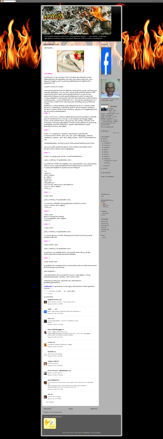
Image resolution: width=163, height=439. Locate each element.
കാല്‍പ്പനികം (104, 229)
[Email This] (68, 291)
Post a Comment (50, 402)
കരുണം (103, 227)
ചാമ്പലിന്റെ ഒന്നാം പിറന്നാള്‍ (110, 160)
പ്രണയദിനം (107, 162)
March (106, 156)
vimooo (49, 318)
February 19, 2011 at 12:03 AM (55, 313)
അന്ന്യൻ (50, 351)
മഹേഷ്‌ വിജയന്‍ (52, 380)
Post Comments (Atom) (56, 412)
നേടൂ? (102, 196)
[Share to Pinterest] (74, 291)
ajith (49, 394)
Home (71, 409)
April (105, 154)
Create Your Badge (105, 75)
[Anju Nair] (106, 74)
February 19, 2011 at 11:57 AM (55, 389)
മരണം (102, 231)
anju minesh (113, 106)
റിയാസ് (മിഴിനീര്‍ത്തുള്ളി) (55, 329)
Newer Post (47, 409)
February (106, 158)
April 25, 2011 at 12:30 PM (54, 398)
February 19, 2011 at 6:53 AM (55, 356)
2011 (104, 141)
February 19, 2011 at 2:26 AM (55, 337)
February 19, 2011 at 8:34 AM (55, 365)
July (105, 149)
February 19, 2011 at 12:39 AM (55, 324)
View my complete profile (107, 127)
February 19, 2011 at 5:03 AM (55, 346)
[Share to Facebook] (72, 291)
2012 (104, 139)
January (106, 165)
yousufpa (50, 342)
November (107, 143)
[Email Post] (64, 291)
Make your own (116, 132)
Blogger (98, 432)
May (105, 152)
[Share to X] (71, 291)
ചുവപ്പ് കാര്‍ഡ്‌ (106, 205)
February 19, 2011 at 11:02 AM (55, 375)
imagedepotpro (86, 432)
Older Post (93, 409)
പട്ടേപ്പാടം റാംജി (52, 361)
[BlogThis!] (69, 291)
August (106, 147)
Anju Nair (103, 46)
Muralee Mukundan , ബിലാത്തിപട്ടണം (58, 370)
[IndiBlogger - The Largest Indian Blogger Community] (50, 428)
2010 (104, 168)
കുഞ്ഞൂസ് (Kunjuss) (53, 299)
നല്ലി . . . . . (51, 309)
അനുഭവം (103, 221)
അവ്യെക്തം (104, 225)
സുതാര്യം (50, 293)
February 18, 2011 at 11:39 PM (55, 304)
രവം (104, 204)
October (106, 145)
